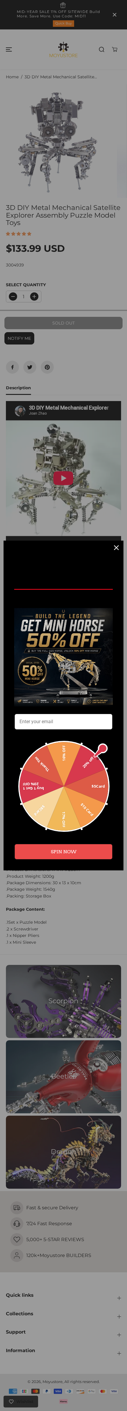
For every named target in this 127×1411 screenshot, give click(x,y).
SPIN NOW (63, 851)
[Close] (116, 548)
